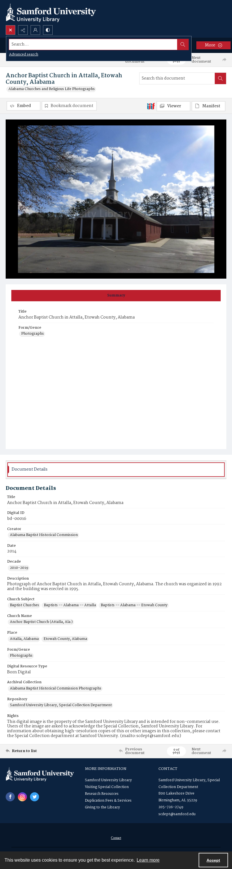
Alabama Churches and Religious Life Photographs (51, 89)
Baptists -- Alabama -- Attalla (70, 605)
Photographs (32, 334)
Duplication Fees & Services (108, 801)
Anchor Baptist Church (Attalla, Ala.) (41, 622)
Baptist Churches (24, 605)
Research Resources (102, 794)
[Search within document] (220, 78)
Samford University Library (108, 780)
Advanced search (23, 54)
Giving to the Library (102, 807)
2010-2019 (19, 568)
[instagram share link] (22, 796)
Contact (116, 838)
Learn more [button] (148, 860)
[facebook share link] (10, 796)
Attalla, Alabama (24, 639)
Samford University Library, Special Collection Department (61, 705)
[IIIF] (150, 106)
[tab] (116, 295)
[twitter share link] (34, 796)
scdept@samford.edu (177, 814)
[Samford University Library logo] (51, 12)
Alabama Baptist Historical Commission (44, 535)
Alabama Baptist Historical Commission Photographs (55, 688)
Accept (213, 860)
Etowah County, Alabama (65, 639)
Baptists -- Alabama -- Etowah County (134, 605)
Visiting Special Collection (107, 787)
